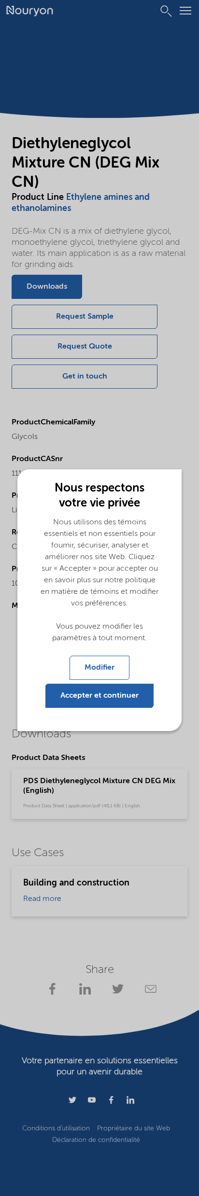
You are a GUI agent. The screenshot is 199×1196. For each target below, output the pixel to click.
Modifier (99, 668)
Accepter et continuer (99, 696)
